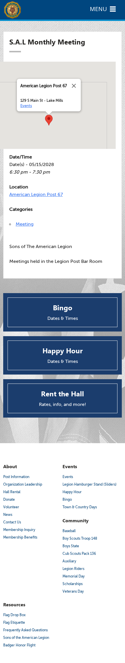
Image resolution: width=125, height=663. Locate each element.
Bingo (67, 500)
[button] (49, 120)
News (7, 515)
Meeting (24, 224)
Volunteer (11, 507)
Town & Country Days (80, 507)
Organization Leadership (22, 484)
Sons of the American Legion (26, 638)
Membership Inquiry (19, 530)
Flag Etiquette (14, 623)
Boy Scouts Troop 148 (80, 539)
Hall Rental (11, 492)
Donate (9, 500)
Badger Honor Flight (19, 645)
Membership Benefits (20, 537)
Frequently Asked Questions (25, 630)
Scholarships (73, 584)
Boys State (71, 546)
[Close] (74, 86)
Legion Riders (73, 569)
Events (26, 106)
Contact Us (12, 522)
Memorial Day (74, 576)
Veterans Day (73, 591)
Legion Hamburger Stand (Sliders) (90, 484)
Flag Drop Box (14, 615)
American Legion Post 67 (36, 194)
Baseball (69, 531)
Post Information (16, 477)
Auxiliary (69, 561)
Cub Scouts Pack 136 (79, 554)
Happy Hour (72, 492)
